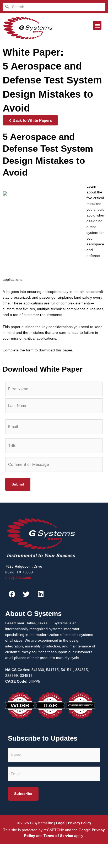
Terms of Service (58, 836)
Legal (61, 823)
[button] (97, 25)
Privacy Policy (79, 823)
